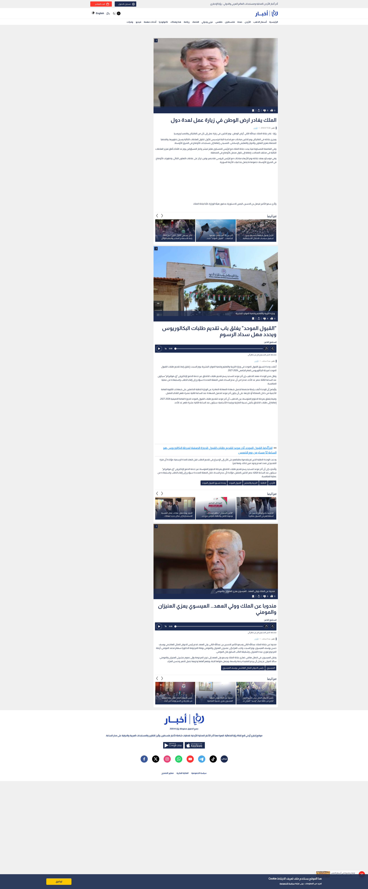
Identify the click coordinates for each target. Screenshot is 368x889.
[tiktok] (213, 759)
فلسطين (230, 22)
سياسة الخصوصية (287, 883)
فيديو (138, 22)
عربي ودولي (207, 22)
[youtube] (190, 759)
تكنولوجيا (163, 22)
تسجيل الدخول (124, 4)
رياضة (187, 22)
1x (166, 348)
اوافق (59, 881)
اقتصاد (195, 22)
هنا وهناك (175, 22)
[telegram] (201, 759)
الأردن (248, 22)
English (100, 13)
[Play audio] (159, 348)
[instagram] (167, 759)
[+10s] (272, 348)
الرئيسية (273, 22)
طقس (218, 22)
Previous (162, 215)
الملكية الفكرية (182, 773)
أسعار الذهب (260, 22)
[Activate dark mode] (116, 13)
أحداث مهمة (150, 22)
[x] (155, 759)
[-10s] (266, 348)
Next (157, 215)
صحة (239, 22)
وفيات (130, 22)
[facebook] (144, 759)
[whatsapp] (178, 759)
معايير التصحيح (168, 773)
